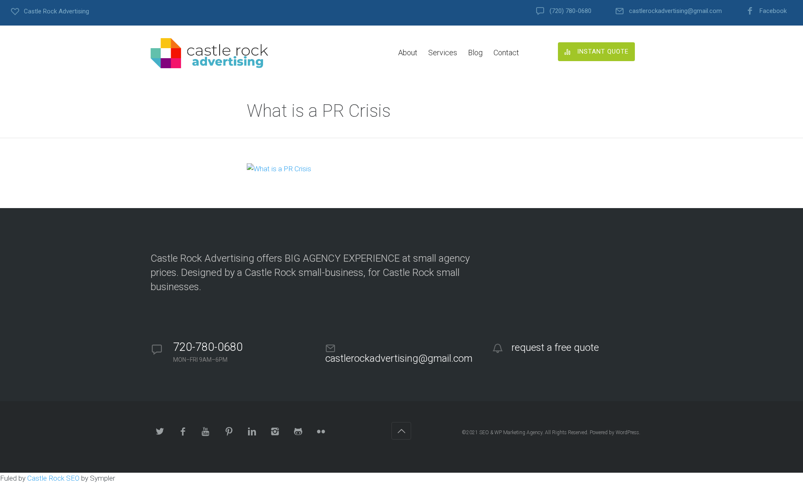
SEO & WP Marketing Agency (510, 432)
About (407, 52)
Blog (475, 52)
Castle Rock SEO (53, 478)
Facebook (773, 11)
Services (442, 52)
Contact (506, 52)
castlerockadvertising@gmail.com (675, 11)
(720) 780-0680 (570, 11)
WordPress (627, 432)
